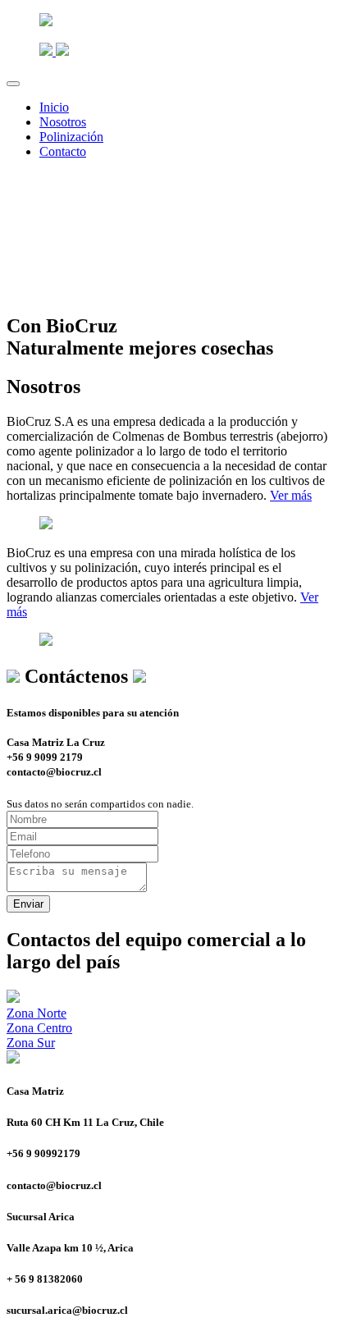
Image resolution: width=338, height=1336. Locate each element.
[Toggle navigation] (13, 83)
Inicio (54, 107)
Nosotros (62, 122)
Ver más (291, 495)
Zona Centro (39, 1028)
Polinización (71, 137)
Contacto (62, 151)
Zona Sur (31, 1043)
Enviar (28, 904)
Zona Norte (36, 1013)
